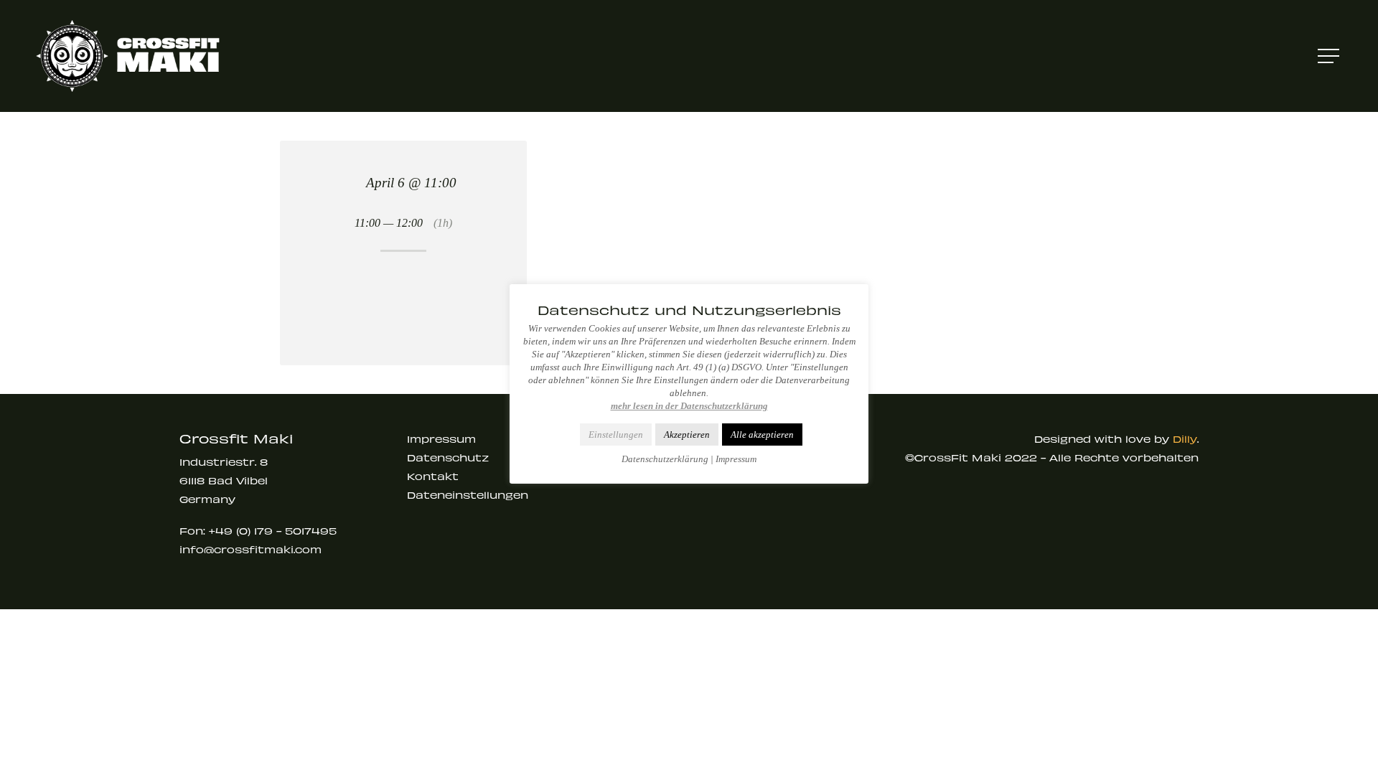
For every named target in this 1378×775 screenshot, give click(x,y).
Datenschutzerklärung (665, 459)
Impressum (441, 439)
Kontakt (433, 476)
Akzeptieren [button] (687, 434)
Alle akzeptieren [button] (762, 434)
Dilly (1185, 439)
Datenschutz (448, 457)
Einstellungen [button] (616, 434)
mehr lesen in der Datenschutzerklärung (689, 405)
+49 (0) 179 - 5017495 (273, 531)
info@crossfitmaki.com (250, 549)
